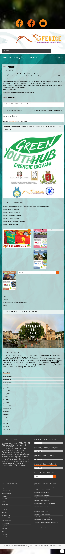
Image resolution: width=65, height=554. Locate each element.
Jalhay (12, 362)
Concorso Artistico (20, 311)
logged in (13, 121)
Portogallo (46, 362)
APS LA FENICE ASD (26, 355)
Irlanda (9, 362)
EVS (27, 360)
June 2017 (5, 420)
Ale (6, 103)
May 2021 (6, 385)
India (55, 360)
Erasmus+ (13, 359)
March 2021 (6, 391)
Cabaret (11, 358)
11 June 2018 (14, 103)
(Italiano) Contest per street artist (26, 206)
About (4, 296)
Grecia (51, 360)
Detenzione (5, 360)
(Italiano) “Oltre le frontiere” (11, 218)
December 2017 (7, 405)
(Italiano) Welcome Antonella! (42, 514)
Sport (40, 365)
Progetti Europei (11, 459)
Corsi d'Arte (35, 358)
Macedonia (18, 362)
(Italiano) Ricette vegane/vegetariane (44, 517)
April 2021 (6, 388)
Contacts (5, 299)
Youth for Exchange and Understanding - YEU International (32, 366)
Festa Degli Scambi (41, 360)
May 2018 (6, 400)
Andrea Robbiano (13, 355)
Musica (31, 362)
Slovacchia (29, 365)
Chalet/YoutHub (22, 357)
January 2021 (6, 394)
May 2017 (6, 423)
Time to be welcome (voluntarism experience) (48, 110)
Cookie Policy (38, 459)
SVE (47, 365)
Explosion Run (33, 360)
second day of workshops (13, 110)
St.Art (44, 365)
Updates (23, 103)
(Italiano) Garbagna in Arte (10, 224)
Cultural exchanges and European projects (15, 302)
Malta (23, 362)
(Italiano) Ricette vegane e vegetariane (14, 221)
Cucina (53, 358)
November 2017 (7, 408)
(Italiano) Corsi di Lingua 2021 (11, 212)
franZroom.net (34, 546)
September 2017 (7, 411)
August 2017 (6, 414)
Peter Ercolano (40, 362)
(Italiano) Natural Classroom (11, 209)
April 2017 (6, 426)
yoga (54, 365)
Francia (47, 360)
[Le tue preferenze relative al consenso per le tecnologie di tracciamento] (62, 551)
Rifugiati (13, 365)
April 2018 (6, 403)
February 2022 (7, 379)
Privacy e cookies (53, 545)
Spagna (34, 365)
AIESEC (4, 355)
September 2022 (7, 376)
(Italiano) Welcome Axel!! (41, 511)
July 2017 (5, 417)
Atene (38, 355)
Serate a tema (21, 365)
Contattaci (46, 545)
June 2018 (5, 397)
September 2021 (7, 382)
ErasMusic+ (21, 360)
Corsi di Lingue (45, 358)
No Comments (32, 103)
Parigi (35, 362)
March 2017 (6, 429)
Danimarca (57, 358)
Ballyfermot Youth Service (48, 356)
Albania (7, 355)
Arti (36, 355)
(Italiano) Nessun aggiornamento (43, 519)
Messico (27, 362)
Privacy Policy (38, 443)
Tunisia (50, 365)
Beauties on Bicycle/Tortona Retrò (43, 525)
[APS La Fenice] (38, 31)
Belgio (58, 355)
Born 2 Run (6, 358)
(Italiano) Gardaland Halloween (12, 215)
